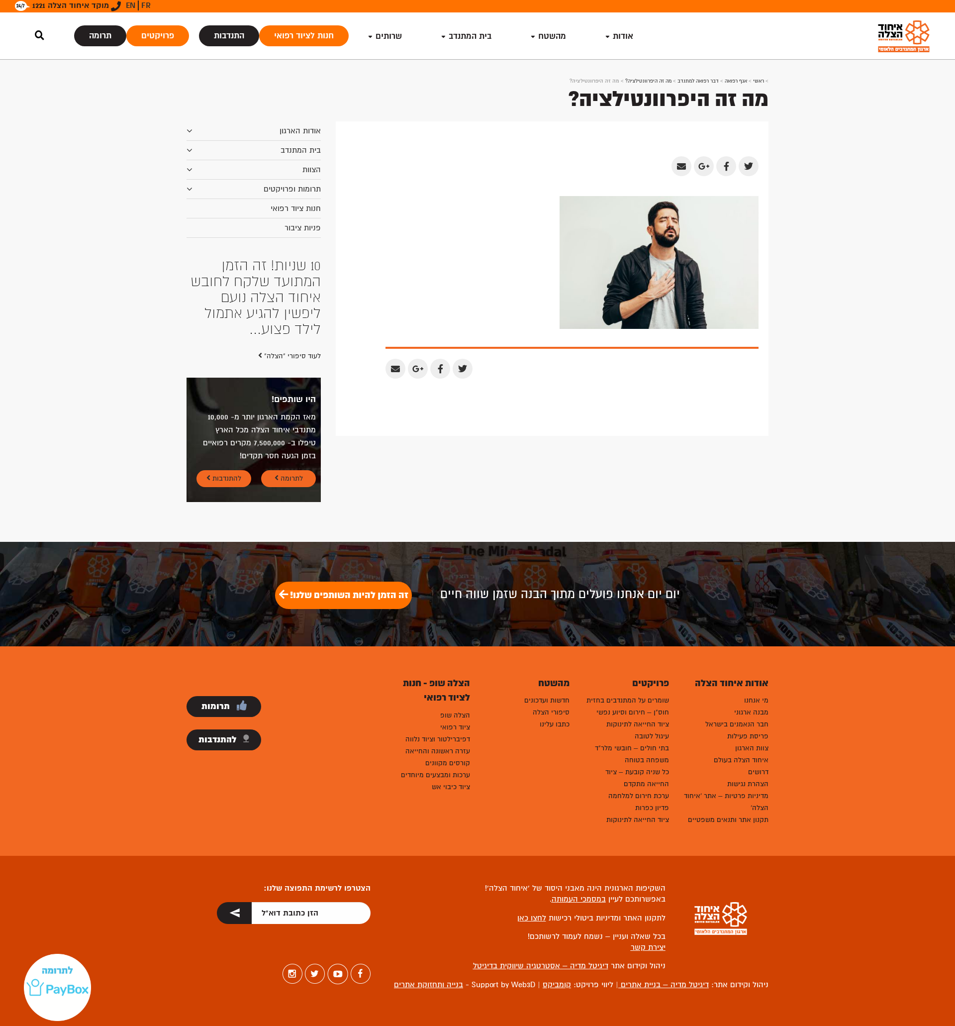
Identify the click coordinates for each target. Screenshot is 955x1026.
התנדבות (229, 35)
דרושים (758, 708)
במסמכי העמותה (579, 835)
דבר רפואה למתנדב (698, 81)
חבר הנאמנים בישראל (736, 660)
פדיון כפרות (652, 744)
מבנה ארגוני (751, 648)
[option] (254, 266)
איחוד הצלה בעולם (741, 696)
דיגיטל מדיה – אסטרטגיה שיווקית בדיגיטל (540, 902)
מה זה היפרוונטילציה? (648, 81)
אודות (623, 36)
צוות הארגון (751, 684)
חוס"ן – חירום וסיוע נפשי (632, 648)
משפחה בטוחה (647, 696)
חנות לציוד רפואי (304, 35)
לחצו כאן (531, 854)
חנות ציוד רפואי (296, 208)
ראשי (758, 81)
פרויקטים (157, 35)
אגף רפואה (736, 81)
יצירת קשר (648, 884)
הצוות (311, 170)
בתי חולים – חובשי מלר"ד (632, 684)
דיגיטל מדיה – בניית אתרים (663, 921)
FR (146, 5)
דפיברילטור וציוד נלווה (437, 675)
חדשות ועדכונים (547, 636)
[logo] (903, 36)
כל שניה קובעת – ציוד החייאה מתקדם (637, 714)
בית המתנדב (301, 150)
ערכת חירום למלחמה (638, 732)
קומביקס (557, 921)
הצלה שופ (455, 651)
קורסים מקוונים (447, 699)
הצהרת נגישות (747, 720)
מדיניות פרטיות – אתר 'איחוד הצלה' (726, 738)
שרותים (389, 36)
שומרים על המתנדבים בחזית (627, 636)
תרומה (100, 35)
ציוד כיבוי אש (451, 723)
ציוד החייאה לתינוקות (637, 660)
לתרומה (291, 414)
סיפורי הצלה (551, 648)
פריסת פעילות (747, 672)
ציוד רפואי (455, 663)
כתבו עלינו (555, 660)
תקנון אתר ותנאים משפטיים (728, 756)
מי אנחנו (756, 636)
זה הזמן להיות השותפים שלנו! (348, 531)
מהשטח (552, 36)
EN (130, 5)
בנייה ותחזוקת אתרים (428, 921)
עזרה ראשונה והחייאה (437, 687)
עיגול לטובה (652, 672)
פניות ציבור (303, 228)
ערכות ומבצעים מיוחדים (435, 711)
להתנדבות (225, 414)
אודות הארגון (300, 131)
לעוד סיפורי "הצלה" (291, 292)
